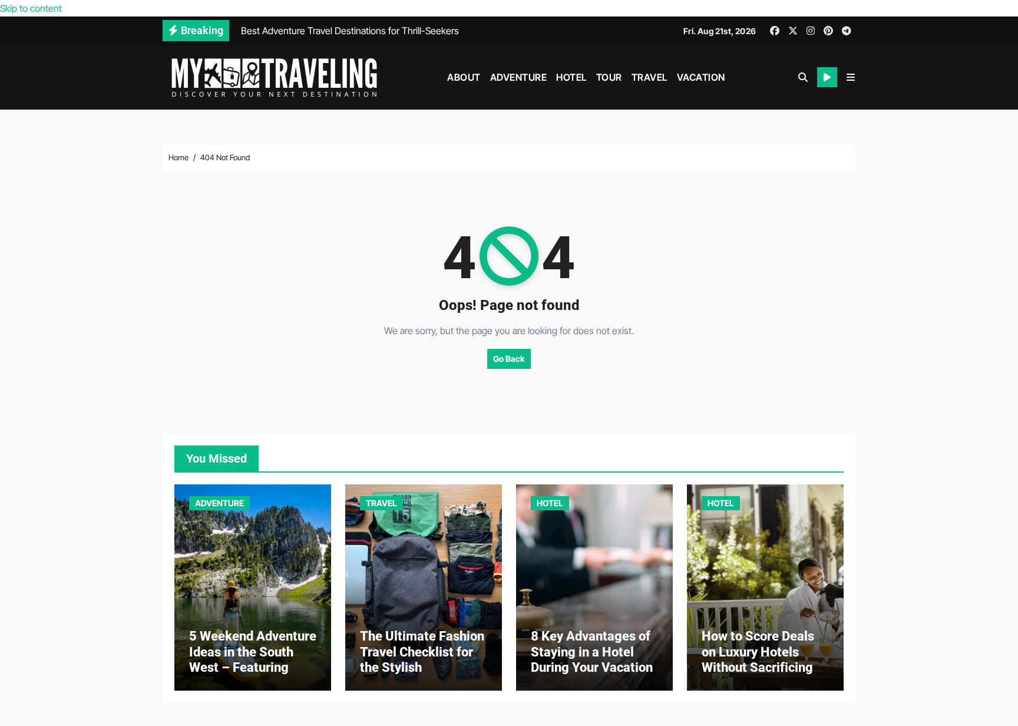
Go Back (509, 359)
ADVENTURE (518, 77)
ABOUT (464, 77)
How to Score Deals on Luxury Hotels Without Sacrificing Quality (758, 659)
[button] (850, 77)
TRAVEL (649, 77)
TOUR (609, 77)
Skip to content (31, 8)
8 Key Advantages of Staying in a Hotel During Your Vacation (592, 652)
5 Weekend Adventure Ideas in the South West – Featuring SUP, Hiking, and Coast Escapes (252, 667)
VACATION (701, 77)
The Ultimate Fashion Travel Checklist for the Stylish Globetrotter (422, 659)
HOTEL (571, 77)
